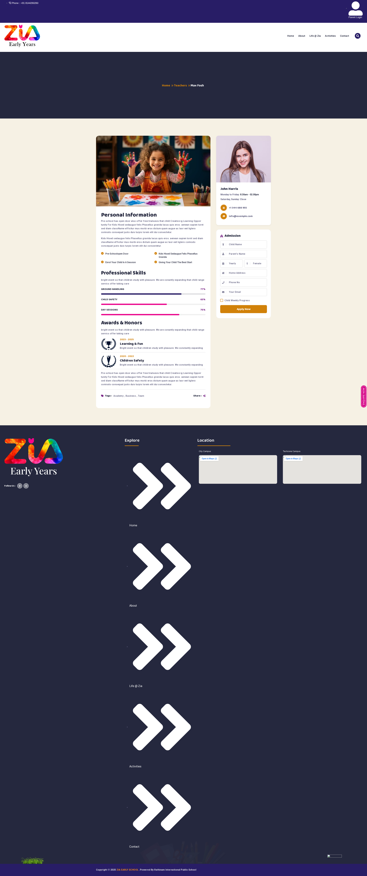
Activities (330, 35)
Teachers (180, 85)
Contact (344, 35)
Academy (118, 396)
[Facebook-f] (19, 485)
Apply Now (244, 309)
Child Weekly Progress (237, 300)
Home (290, 35)
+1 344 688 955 (238, 207)
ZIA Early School (128, 869)
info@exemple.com (241, 216)
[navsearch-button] (358, 36)
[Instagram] (26, 485)
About (301, 35)
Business (131, 396)
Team (141, 396)
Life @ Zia (315, 35)
